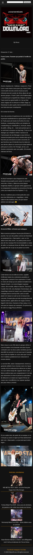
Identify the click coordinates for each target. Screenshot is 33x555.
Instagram (17, 549)
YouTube (23, 549)
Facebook (10, 549)
